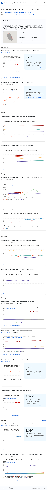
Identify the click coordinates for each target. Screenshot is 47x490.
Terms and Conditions (36, 488)
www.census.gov (21, 42)
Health (16, 14)
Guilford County (7, 12)
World (30, 12)
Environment (4, 16)
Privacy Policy (43, 488)
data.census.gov (8, 60)
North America (26, 12)
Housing (38, 14)
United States (20, 12)
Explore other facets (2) (5, 52)
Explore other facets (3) (5, 332)
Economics (11, 14)
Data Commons (7, 2)
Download (5, 77)
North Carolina (14, 12)
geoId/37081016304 (11, 10)
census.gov (30, 67)
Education (25, 14)
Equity (20, 14)
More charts (43, 47)
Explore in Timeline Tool (16, 77)
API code (10, 77)
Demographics (32, 14)
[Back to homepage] (2, 3)
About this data (13, 60)
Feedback (41, 2)
